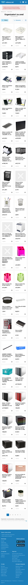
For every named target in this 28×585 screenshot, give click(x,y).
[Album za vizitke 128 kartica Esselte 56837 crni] (20, 102)
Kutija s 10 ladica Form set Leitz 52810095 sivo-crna (7, 404)
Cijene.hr (3, 582)
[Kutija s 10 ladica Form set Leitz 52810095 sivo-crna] (7, 396)
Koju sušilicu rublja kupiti (17, 561)
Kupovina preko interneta (17, 553)
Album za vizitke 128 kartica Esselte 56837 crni (20, 109)
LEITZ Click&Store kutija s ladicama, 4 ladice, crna (6, 63)
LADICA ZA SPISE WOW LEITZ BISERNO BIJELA (20, 63)
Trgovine (3, 555)
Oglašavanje (3, 542)
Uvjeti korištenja (4, 544)
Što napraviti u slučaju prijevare (18, 555)
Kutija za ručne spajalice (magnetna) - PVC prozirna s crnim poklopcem (20, 501)
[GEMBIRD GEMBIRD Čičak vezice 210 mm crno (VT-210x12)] (7, 348)
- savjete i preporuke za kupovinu (8, 534)
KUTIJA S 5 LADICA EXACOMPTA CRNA (20, 451)
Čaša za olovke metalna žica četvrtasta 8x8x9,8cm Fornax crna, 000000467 (19, 185)
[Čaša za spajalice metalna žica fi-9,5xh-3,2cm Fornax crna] (7, 300)
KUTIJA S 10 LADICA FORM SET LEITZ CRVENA (20, 404)
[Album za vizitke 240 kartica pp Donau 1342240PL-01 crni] (7, 125)
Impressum (3, 548)
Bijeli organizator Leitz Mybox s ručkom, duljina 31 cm (6, 38)
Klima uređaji (3, 572)
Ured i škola (9, 11)
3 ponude (3, 166)
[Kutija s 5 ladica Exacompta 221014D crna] (7, 444)
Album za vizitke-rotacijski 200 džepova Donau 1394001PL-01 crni (6, 159)
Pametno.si (20, 580)
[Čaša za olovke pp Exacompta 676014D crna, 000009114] (7, 227)
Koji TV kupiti (14, 558)
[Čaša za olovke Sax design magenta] (7, 277)
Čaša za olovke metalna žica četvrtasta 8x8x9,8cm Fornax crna (6, 185)
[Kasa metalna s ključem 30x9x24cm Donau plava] (20, 348)
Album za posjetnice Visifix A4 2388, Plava (20, 86)
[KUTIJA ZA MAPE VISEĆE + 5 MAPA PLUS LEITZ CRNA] (7, 493)
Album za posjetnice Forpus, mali (7, 86)
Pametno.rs (15, 580)
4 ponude (3, 141)
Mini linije (3, 566)
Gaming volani (18, 574)
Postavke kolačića (4, 547)
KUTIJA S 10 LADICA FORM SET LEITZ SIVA (7, 428)
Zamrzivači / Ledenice (20, 569)
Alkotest (17, 577)
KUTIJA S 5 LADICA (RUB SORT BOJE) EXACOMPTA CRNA (20, 428)
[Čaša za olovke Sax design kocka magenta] (20, 251)
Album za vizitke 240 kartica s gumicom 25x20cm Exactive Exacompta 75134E (20, 133)
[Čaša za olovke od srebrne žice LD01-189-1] (20, 202)
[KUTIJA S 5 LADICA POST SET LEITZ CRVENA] (7, 468)
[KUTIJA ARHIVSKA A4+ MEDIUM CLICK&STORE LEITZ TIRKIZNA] (7, 371)
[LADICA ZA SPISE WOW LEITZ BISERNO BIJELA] (20, 55)
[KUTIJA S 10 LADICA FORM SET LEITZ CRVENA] (20, 396)
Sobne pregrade (19, 572)
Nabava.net (3, 11)
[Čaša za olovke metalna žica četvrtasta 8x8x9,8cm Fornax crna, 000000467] (20, 176)
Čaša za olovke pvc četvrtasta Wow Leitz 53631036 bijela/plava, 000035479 (7, 260)
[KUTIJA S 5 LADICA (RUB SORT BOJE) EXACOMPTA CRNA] (20, 420)
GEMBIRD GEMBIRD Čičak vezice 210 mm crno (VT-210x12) (7, 355)
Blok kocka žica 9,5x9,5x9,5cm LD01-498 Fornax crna (20, 158)
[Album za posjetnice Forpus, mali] (7, 79)
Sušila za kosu (4, 575)
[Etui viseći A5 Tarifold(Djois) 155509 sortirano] (7, 324)
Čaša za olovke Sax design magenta (7, 284)
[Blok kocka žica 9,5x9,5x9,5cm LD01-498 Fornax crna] (20, 151)
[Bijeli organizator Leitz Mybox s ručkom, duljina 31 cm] (7, 30)
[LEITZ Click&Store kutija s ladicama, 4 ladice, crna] (7, 55)
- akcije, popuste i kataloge (6, 536)
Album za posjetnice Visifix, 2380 (7, 109)
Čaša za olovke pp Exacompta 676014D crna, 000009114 (7, 235)
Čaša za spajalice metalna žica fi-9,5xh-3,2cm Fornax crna (7, 308)
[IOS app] (20, 545)
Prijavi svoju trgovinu (5, 553)
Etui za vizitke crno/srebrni (18, 331)
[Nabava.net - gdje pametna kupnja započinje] (7, 2)
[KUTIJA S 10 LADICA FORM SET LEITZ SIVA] (7, 420)
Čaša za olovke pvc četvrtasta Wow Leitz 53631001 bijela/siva (20, 235)
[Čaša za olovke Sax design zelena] (20, 277)
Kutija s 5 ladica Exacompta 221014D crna (7, 452)
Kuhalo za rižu (4, 569)
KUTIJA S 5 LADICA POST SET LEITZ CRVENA (7, 476)
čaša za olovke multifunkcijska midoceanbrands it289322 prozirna (6, 210)
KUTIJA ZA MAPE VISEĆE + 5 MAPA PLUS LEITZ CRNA (6, 501)
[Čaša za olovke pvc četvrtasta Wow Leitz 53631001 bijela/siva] (20, 227)
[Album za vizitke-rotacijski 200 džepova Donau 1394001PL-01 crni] (7, 151)
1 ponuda (17, 69)
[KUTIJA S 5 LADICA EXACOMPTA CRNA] (20, 444)
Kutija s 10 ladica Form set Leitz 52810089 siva (19, 379)
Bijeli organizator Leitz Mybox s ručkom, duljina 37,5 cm (20, 38)
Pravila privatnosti (4, 545)
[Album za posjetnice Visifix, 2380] (7, 102)
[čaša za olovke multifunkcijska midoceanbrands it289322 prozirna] (7, 202)
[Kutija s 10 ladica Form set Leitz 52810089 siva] (20, 371)
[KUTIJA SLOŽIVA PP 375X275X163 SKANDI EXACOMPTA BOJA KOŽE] (20, 468)
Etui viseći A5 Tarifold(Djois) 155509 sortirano (6, 331)
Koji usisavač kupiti (16, 559)
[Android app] (20, 541)
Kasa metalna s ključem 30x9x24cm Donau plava (20, 355)
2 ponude (3, 45)
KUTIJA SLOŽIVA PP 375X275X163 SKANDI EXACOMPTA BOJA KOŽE (20, 476)
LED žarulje (18, 567)
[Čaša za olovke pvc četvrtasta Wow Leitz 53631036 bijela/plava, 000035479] (7, 251)
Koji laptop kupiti (15, 556)
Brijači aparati (18, 571)
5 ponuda (17, 386)
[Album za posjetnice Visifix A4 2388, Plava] (20, 79)
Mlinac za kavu (4, 571)
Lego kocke (3, 574)
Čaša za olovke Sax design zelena (20, 284)
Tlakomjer (18, 575)
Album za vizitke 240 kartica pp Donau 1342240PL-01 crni (7, 133)
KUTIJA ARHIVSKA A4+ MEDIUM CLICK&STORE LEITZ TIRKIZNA (7, 379)
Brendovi (3, 556)
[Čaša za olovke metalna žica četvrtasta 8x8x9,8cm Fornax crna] (7, 176)
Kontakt (2, 541)
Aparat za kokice (4, 567)
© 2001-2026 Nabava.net (6, 580)
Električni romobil (19, 566)
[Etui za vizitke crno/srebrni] (20, 324)
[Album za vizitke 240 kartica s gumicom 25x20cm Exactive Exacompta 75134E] (20, 125)
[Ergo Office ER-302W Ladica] (20, 300)
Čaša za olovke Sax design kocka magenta (20, 259)
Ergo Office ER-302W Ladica (20, 307)
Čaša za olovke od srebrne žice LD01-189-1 (20, 210)
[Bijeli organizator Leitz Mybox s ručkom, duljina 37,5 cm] (20, 30)
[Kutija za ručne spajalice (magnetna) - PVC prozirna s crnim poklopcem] (20, 493)
